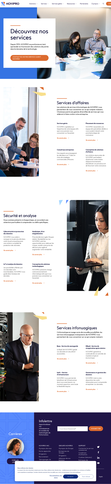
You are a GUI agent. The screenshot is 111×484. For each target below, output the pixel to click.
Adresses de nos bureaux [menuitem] (65, 459)
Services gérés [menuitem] (57, 4)
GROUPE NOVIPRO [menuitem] (66, 446)
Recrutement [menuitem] (43, 457)
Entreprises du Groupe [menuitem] (64, 452)
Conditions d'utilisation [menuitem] (83, 453)
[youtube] (98, 463)
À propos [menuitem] (95, 4)
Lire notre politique (75, 472)
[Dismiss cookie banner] (92, 465)
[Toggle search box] (103, 4)
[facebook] (98, 452)
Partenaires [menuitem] (84, 4)
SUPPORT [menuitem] (82, 446)
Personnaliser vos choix (56, 476)
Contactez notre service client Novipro (27, 58)
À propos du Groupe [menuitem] (66, 448)
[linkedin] (98, 458)
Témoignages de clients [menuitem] (45, 460)
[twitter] (98, 447)
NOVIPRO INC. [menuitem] (44, 446)
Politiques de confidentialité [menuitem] (84, 461)
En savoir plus (62, 138)
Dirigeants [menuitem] (43, 454)
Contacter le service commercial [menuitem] (86, 449)
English (101, 476)
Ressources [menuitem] (71, 4)
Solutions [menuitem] (32, 4)
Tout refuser (86, 476)
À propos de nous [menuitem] (45, 448)
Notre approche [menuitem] (45, 451)
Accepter (71, 476)
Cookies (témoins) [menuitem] (85, 457)
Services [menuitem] (44, 4)
